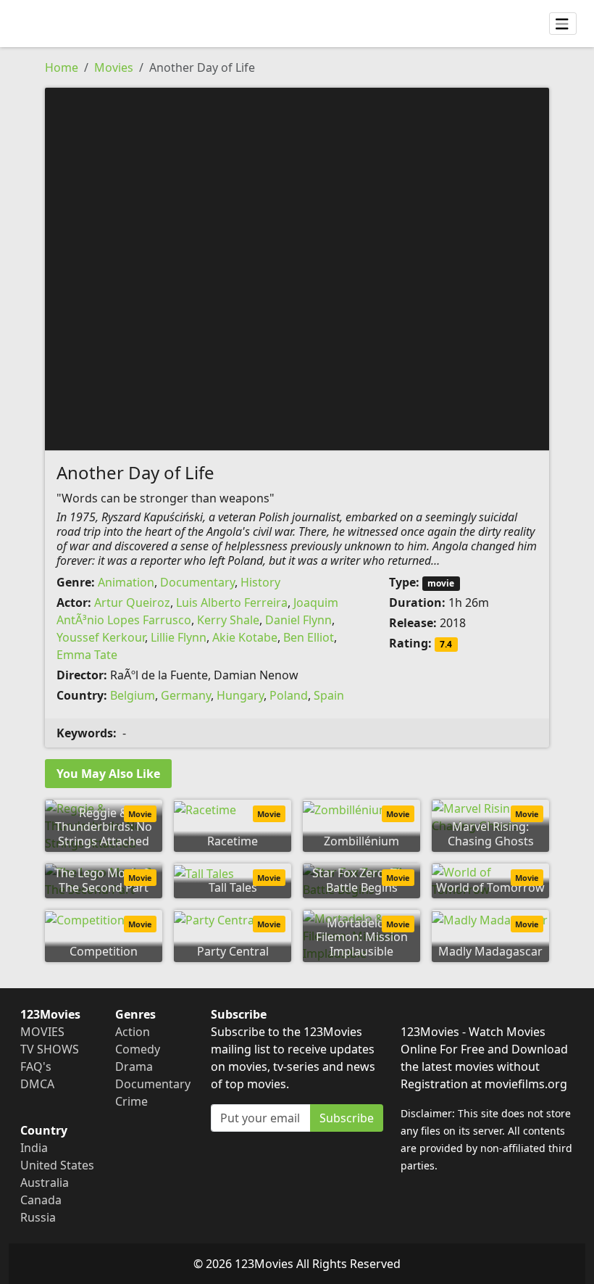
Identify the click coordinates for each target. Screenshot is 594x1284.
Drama (134, 1066)
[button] (297, 268)
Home (61, 67)
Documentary (197, 582)
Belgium (132, 695)
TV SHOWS (49, 1049)
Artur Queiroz (132, 602)
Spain (329, 695)
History (260, 582)
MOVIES (42, 1032)
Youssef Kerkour (101, 637)
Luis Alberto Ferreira (232, 602)
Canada (41, 1200)
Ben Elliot (308, 637)
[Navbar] (563, 24)
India (34, 1148)
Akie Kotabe (244, 637)
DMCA (37, 1084)
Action (132, 1032)
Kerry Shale (228, 620)
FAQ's (35, 1066)
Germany (186, 695)
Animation (126, 582)
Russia (38, 1217)
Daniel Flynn (298, 620)
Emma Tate (87, 655)
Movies (113, 67)
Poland (288, 695)
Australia (44, 1182)
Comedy (137, 1049)
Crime (131, 1101)
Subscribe (346, 1118)
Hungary (240, 695)
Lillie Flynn (178, 637)
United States (57, 1165)
